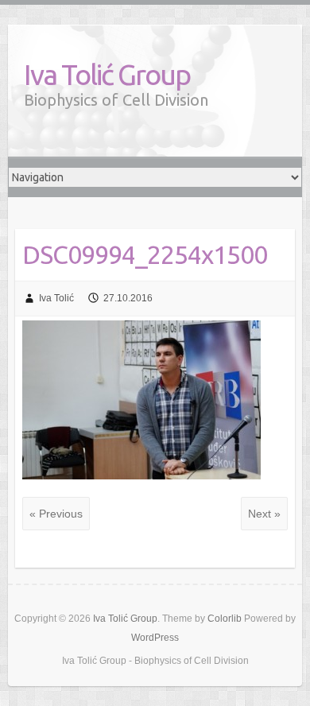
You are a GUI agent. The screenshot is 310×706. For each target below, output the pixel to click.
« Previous (56, 513)
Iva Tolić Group (107, 74)
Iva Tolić (56, 298)
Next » (264, 513)
